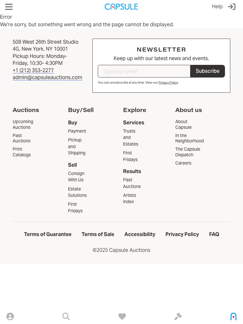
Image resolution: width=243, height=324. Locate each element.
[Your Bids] (178, 316)
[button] (9, 7)
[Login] (233, 6)
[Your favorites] (122, 316)
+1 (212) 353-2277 (33, 70)
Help (217, 6)
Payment (77, 131)
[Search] (66, 316)
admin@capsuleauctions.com (47, 77)
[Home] (233, 316)
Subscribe (208, 71)
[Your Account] (10, 316)
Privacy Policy (168, 82)
